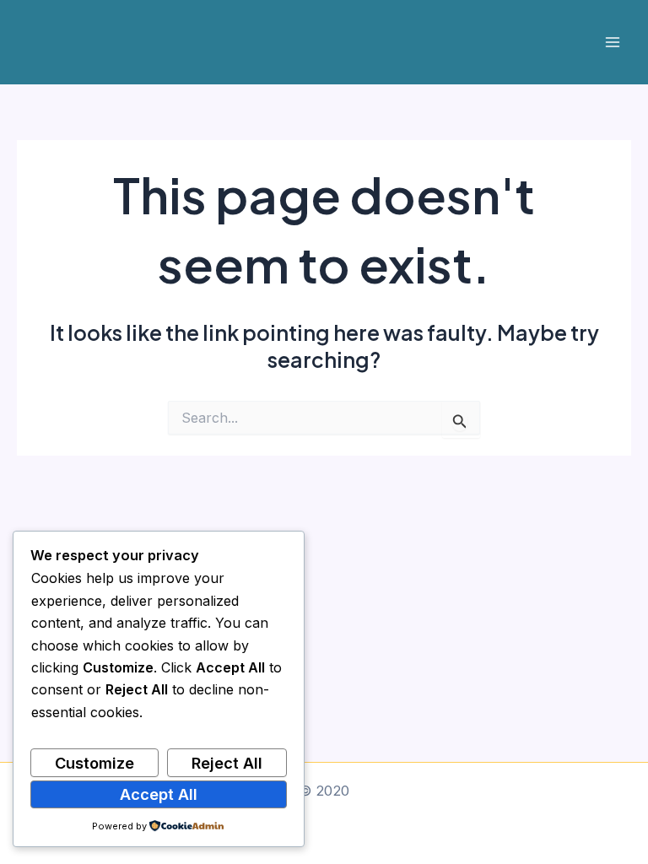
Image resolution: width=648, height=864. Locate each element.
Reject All (227, 762)
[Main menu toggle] (612, 43)
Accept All (158, 794)
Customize (94, 762)
